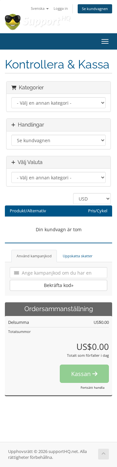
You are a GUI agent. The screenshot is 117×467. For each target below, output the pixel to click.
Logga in (61, 8)
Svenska (38, 8)
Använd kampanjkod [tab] (34, 255)
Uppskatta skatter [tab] (78, 255)
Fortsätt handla (93, 387)
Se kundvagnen (95, 8)
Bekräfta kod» (58, 285)
